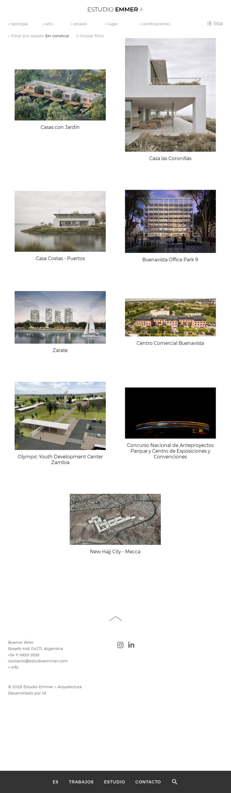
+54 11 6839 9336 (23, 655)
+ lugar (111, 23)
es (56, 781)
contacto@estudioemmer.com (38, 661)
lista (218, 23)
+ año (47, 23)
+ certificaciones (154, 23)
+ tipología (18, 23)
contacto (148, 781)
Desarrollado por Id (27, 693)
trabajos (81, 781)
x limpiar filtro (90, 36)
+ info (13, 667)
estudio (114, 781)
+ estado (79, 23)
